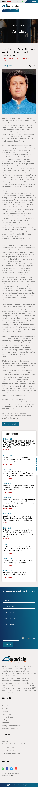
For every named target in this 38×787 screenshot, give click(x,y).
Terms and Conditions (10, 729)
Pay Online (32, 1)
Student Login (7, 714)
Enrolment (5, 711)
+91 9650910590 (9, 751)
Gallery (4, 720)
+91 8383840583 (9, 748)
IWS (12, 775)
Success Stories (7, 717)
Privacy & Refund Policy (11, 726)
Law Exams (6, 708)
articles (22, 25)
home (15, 25)
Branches (5, 723)
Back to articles (11, 424)
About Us (5, 705)
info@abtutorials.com (11, 754)
